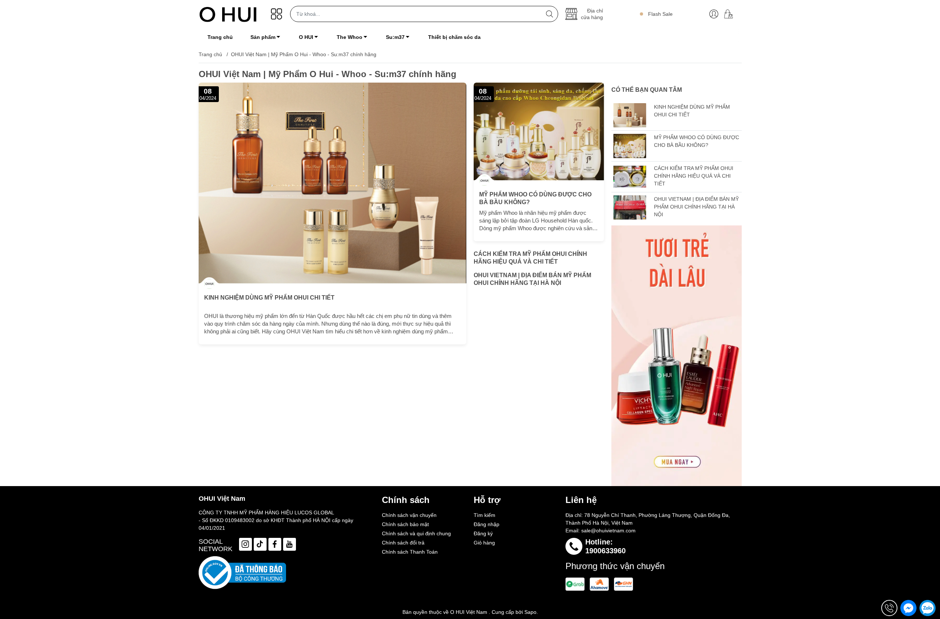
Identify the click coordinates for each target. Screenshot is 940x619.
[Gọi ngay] (889, 608)
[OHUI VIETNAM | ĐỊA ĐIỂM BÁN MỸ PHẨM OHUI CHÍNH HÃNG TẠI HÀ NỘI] (629, 207)
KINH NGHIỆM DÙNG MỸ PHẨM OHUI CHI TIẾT (269, 297)
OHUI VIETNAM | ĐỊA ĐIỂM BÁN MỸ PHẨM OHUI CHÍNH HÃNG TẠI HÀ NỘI (532, 279)
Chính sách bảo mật (405, 524)
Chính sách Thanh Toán (410, 552)
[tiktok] (260, 544)
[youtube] (289, 544)
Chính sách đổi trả (403, 543)
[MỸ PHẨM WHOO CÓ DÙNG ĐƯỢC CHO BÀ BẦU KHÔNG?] (539, 131)
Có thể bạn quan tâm (646, 90)
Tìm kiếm (484, 515)
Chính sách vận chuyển (409, 515)
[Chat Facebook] (908, 608)
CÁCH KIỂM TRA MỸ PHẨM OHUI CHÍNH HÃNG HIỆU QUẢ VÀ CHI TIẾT (530, 258)
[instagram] (245, 544)
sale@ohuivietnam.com (608, 530)
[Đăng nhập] (713, 14)
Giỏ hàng (484, 543)
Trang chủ (210, 54)
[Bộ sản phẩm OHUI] (676, 355)
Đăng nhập (486, 524)
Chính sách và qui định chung (416, 533)
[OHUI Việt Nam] (228, 14)
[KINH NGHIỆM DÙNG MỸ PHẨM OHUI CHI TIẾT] (333, 183)
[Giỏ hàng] (731, 14)
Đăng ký (483, 533)
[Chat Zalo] (927, 608)
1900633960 (605, 551)
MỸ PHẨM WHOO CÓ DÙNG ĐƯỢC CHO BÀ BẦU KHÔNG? (535, 198)
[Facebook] (274, 544)
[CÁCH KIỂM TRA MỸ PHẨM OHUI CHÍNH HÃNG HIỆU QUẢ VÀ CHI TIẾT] (629, 176)
